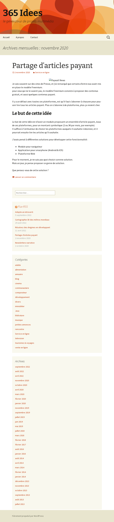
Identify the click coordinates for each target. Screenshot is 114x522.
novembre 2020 (22, 380)
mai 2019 (19, 426)
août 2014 (19, 458)
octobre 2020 (21, 385)
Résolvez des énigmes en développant (32, 227)
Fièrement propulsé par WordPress (28, 516)
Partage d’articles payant (52, 65)
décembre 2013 (22, 481)
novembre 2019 (22, 408)
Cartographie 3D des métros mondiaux (32, 219)
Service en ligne (42, 72)
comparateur (21, 292)
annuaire (19, 274)
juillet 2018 (19, 431)
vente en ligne (21, 347)
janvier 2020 (20, 403)
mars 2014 (19, 467)
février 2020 (20, 398)
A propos (20, 37)
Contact (34, 37)
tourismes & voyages (24, 343)
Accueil (6, 37)
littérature (19, 315)
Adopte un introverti (24, 212)
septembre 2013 (22, 495)
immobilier (19, 306)
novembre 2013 (22, 485)
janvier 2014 (20, 476)
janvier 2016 (20, 453)
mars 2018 (19, 435)
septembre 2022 (22, 366)
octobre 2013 (21, 490)
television (19, 338)
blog (17, 278)
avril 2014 (19, 463)
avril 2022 (19, 376)
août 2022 (19, 371)
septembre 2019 (22, 412)
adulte (18, 265)
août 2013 (19, 499)
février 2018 (20, 440)
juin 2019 (19, 421)
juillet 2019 (19, 417)
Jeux (17, 311)
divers (18, 301)
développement (22, 297)
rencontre (19, 329)
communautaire (22, 288)
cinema (18, 283)
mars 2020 (19, 394)
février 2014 (20, 472)
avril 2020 (19, 389)
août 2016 (19, 449)
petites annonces (23, 324)
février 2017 (20, 444)
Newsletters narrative (25, 242)
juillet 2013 (19, 504)
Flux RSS (23, 206)
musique (19, 320)
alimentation (20, 269)
